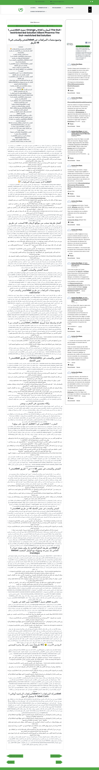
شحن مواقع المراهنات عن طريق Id (21, 106)
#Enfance (70, 187)
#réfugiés (71, 392)
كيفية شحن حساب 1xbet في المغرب (20, 126)
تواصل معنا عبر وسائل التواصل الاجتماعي (20, 141)
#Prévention (71, 185)
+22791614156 (40, 1)
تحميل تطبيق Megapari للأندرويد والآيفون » (20, 115)
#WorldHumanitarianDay (76, 84)
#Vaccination (80, 185)
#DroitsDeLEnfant (84, 183)
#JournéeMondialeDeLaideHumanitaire (80, 102)
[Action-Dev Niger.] (70, 44)
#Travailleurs (80, 110)
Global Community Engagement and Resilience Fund (77, 288)
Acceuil (33, 7)
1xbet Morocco (34, 22)
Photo (71, 90)
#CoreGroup (78, 187)
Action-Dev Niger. (76, 64)
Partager (78, 92)
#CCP (80, 271)
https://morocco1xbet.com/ (38, 198)
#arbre (74, 205)
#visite (70, 148)
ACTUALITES (69, 7)
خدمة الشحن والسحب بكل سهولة (20, 139)
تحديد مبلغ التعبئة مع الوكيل (21, 102)
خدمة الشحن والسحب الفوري (20, 54)
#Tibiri (86, 271)
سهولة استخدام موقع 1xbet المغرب (21, 104)
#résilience (71, 121)
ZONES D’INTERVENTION (37, 11)
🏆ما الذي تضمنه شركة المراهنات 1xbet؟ (21, 49)
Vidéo (72, 222)
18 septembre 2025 (22, 25)
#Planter (74, 207)
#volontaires (80, 112)
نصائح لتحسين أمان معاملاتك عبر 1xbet (21, 100)
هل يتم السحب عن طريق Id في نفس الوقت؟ (20, 117)
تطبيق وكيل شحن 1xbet (20, 134)
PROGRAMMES (56, 7)
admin (31, 25)
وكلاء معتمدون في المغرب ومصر (20, 67)
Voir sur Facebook (71, 92)
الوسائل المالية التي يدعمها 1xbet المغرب (20, 132)
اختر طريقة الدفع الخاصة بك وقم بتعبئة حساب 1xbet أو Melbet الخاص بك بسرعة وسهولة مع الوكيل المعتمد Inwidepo (21, 82)
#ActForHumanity (73, 86)
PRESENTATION (42, 7)
